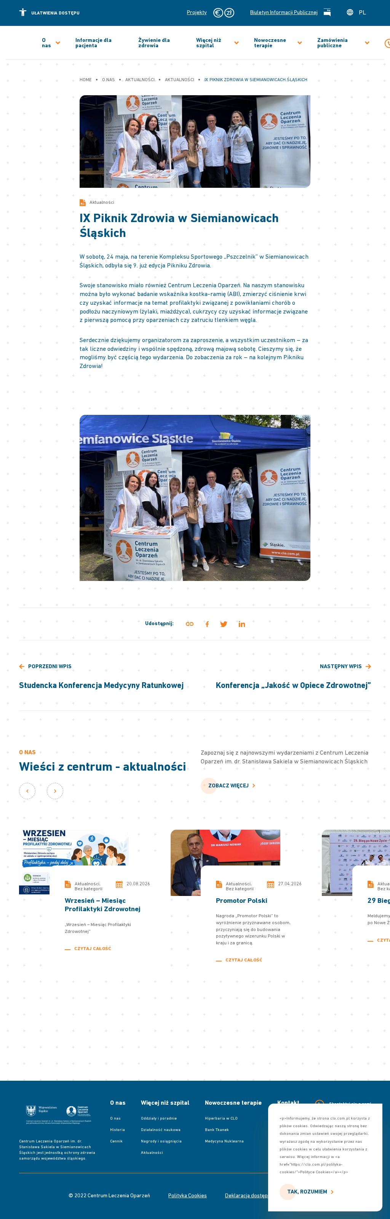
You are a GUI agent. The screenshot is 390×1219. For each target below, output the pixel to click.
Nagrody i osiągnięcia (161, 1141)
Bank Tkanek (217, 1130)
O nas (46, 43)
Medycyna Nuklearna (224, 1141)
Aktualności (152, 1153)
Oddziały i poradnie (159, 1119)
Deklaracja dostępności (252, 1196)
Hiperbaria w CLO (221, 1119)
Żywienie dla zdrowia (154, 43)
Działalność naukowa (161, 1130)
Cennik (116, 1141)
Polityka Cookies (187, 1196)
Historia (117, 1130)
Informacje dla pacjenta (93, 43)
